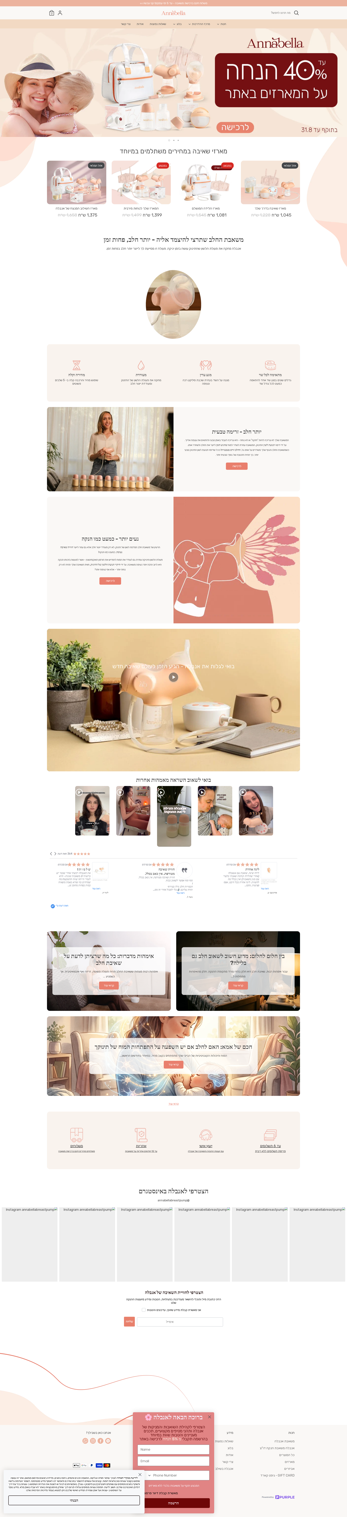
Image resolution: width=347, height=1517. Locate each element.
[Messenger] (108, 1441)
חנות (223, 24)
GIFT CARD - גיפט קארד (277, 1475)
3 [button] (169, 140)
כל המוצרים (287, 1455)
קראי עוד (173, 1103)
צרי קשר (125, 24)
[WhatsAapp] (85, 1441)
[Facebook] (100, 1441)
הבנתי (74, 1500)
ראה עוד (277, 891)
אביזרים (289, 1469)
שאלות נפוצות (158, 24)
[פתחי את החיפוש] (296, 13)
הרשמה (173, 1503)
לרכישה (236, 466)
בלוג (179, 24)
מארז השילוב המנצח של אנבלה (76, 208)
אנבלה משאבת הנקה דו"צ (277, 1448)
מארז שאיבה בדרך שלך (270, 208)
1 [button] (178, 140)
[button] (51, 853)
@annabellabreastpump (174, 1200)
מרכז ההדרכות (200, 24)
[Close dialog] (209, 1417)
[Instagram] (93, 1441)
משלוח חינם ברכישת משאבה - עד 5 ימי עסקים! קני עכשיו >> (173, 3)
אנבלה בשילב (224, 1469)
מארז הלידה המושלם (206, 208)
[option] (173, 82)
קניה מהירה (270, 198)
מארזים (290, 1462)
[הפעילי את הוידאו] (173, 678)
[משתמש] (60, 12)
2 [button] (173, 140)
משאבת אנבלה (285, 1441)
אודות (140, 24)
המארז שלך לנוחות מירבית (141, 208)
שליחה (129, 1321)
